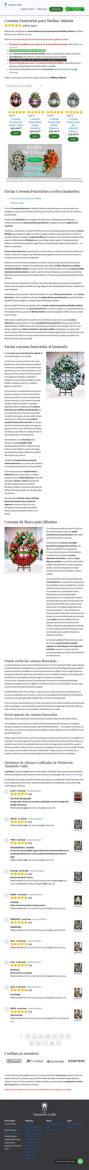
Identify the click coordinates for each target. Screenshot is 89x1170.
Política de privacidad (33, 1133)
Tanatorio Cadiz (15, 5)
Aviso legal (29, 1124)
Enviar (15, 133)
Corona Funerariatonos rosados (35, 123)
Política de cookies (32, 1130)
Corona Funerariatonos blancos (54, 123)
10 (38, 1043)
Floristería (56, 9)
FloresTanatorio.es (12, 1127)
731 (52, 1043)
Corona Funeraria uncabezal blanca (73, 125)
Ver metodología (76, 775)
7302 (33, 25)
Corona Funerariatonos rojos (16, 122)
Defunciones (42, 9)
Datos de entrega (32, 1127)
